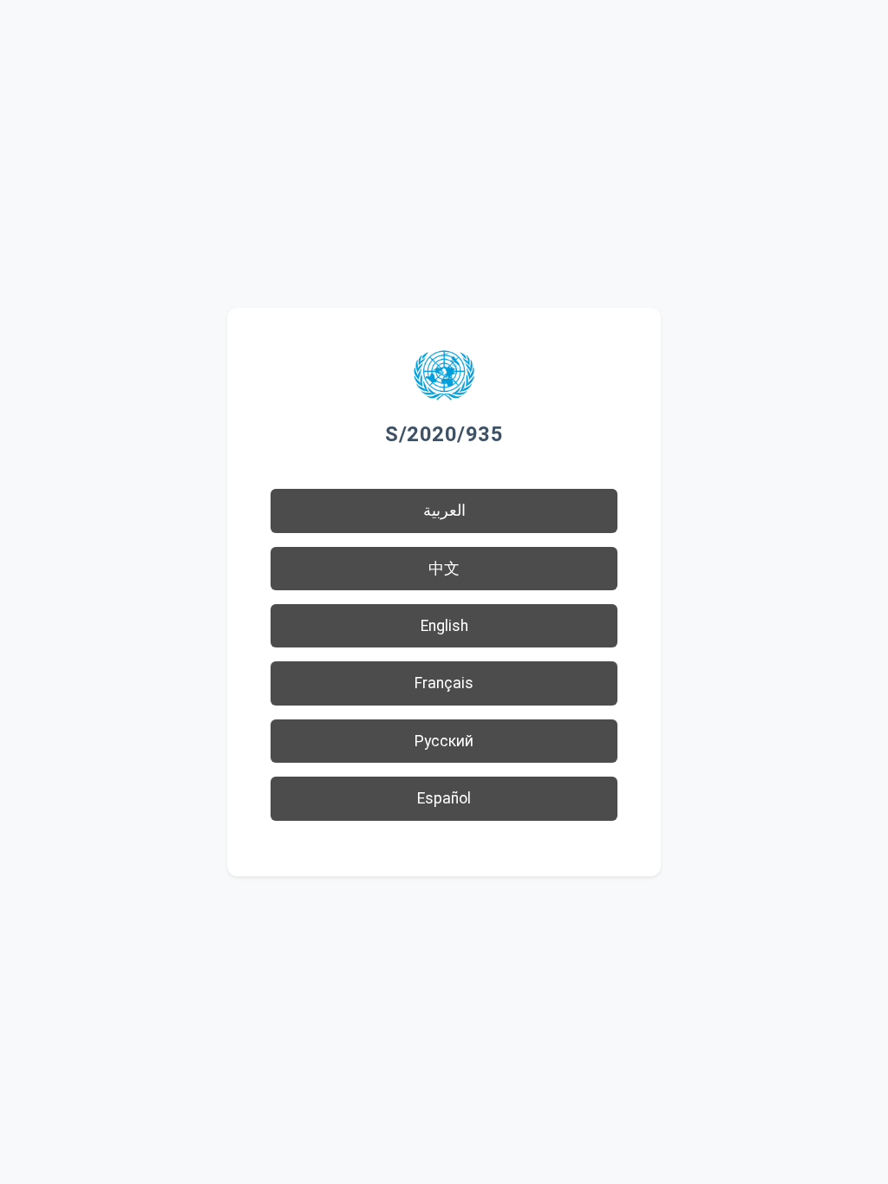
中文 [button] (444, 568)
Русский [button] (444, 741)
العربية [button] (444, 510)
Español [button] (444, 798)
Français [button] (444, 683)
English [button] (444, 625)
